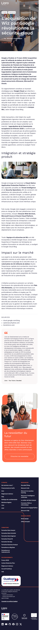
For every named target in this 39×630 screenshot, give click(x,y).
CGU (2, 505)
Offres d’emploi (25, 521)
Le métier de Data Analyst (28, 500)
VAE (2, 571)
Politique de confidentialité (9, 499)
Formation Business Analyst (9, 544)
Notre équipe (25, 518)
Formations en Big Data (8, 547)
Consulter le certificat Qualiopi (9, 601)
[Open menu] (36, 3)
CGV (2, 508)
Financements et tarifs (8, 488)
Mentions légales (6, 502)
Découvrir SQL (25, 510)
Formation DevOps (6, 541)
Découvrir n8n (25, 488)
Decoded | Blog (25, 485)
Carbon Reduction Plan (8, 563)
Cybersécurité (12, 12)
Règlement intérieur (7, 494)
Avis (2, 491)
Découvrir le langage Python (29, 507)
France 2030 (5, 560)
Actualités (4, 12)
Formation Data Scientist (8, 533)
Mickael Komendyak (14, 38)
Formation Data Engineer (8, 536)
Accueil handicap (6, 568)
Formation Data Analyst (8, 530)
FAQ (2, 496)
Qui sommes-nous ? (7, 485)
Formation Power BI (7, 539)
